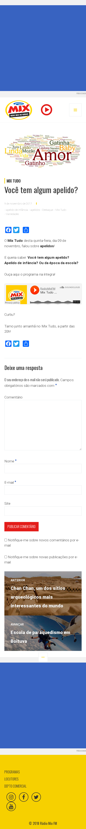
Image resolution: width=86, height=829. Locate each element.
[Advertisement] (43, 48)
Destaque (47, 209)
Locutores (11, 779)
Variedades (12, 214)
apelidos (35, 209)
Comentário (13, 397)
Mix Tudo (14, 181)
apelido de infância (17, 209)
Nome (10, 461)
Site (7, 503)
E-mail (10, 482)
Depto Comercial (15, 786)
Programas (12, 771)
